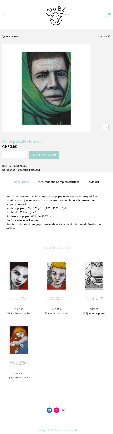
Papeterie (22, 170)
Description (21, 182)
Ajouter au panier (44, 155)
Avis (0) (94, 182)
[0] (107, 15)
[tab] (21, 182)
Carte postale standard (18, 298)
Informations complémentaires (58, 182)
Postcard (34, 170)
